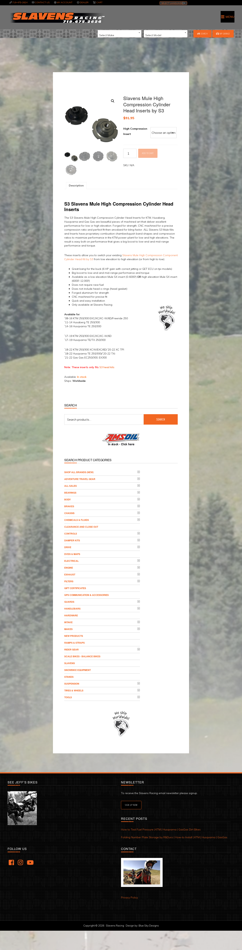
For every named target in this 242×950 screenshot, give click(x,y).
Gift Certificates (75, 588)
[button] (112, 101)
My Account (64, 2)
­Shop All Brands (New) (79, 472)
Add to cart (148, 153)
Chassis (69, 513)
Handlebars (72, 608)
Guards (69, 601)
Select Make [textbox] (106, 35)
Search (204, 33)
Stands (69, 676)
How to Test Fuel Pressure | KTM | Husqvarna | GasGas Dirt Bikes (161, 829)
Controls (70, 533)
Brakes (69, 506)
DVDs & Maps (72, 554)
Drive (67, 547)
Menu (230, 17)
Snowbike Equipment (77, 670)
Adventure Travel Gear (79, 479)
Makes (68, 629)
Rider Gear (71, 649)
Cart (99, 2)
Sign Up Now (131, 805)
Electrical (71, 561)
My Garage (224, 33)
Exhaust (69, 574)
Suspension (71, 683)
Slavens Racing (57, 17)
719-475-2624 (19, 2)
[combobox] (119, 34)
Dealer (84, 2)
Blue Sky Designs (149, 925)
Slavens (69, 663)
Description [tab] (76, 185)
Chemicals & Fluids (76, 520)
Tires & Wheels (73, 690)
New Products (73, 636)
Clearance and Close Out (81, 526)
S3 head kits (106, 367)
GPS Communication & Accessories (86, 595)
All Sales (70, 486)
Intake (68, 622)
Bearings (70, 492)
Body (67, 499)
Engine (68, 567)
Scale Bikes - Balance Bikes (82, 656)
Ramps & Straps (74, 642)
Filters (68, 581)
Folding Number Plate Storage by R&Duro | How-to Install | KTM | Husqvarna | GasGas (174, 837)
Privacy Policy (129, 897)
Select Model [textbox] (153, 35)
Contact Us (42, 2)
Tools (68, 697)
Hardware (71, 615)
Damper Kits (72, 540)
